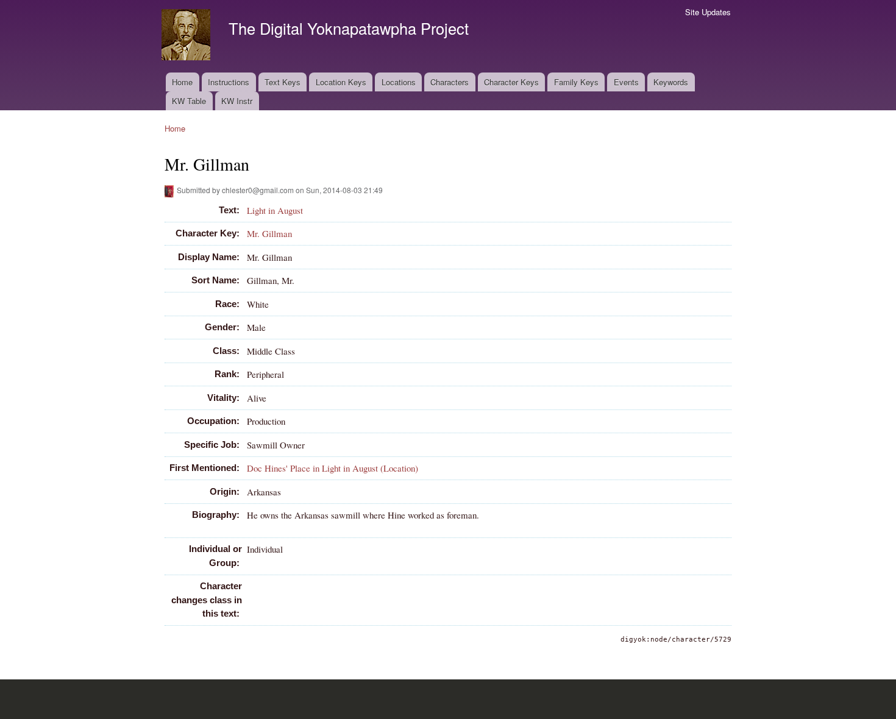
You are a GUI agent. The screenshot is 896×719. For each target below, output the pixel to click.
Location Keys (341, 82)
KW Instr (236, 101)
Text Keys (282, 82)
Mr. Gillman (269, 233)
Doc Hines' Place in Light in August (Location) (332, 468)
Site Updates (708, 12)
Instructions (228, 82)
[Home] (187, 36)
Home (182, 82)
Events (626, 82)
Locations (399, 82)
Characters (449, 82)
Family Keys (576, 82)
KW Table (189, 101)
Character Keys (511, 82)
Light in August (275, 210)
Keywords (670, 82)
